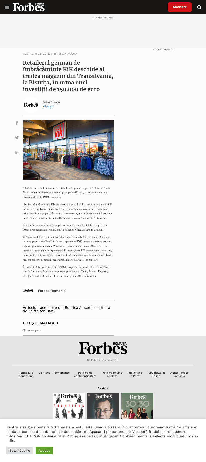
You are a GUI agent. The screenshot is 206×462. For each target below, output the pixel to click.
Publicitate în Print (134, 374)
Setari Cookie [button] (19, 450)
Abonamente (61, 372)
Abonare (180, 7)
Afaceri (48, 106)
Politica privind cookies (112, 374)
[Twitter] (17, 138)
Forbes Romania (51, 102)
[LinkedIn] (17, 153)
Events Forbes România (179, 374)
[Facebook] (17, 124)
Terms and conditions (26, 374)
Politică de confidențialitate (85, 374)
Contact (44, 372)
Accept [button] (44, 450)
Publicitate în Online (156, 374)
